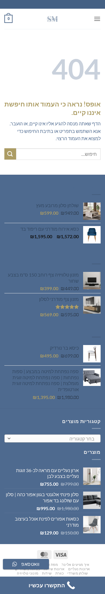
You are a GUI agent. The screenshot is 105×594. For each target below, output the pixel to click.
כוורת (59, 573)
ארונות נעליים (79, 569)
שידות (47, 573)
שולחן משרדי (77, 573)
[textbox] (54, 439)
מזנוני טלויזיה (27, 573)
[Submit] (10, 154)
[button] (97, 19)
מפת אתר (50, 564)
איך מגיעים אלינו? (75, 564)
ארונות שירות (54, 569)
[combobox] (52, 438)
